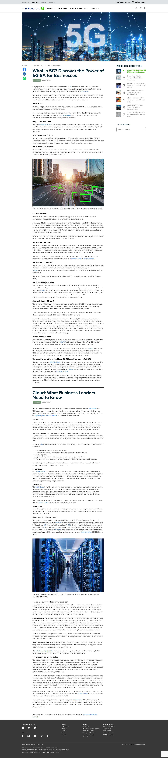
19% (45, 525)
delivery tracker (140, 2)
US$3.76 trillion (78, 700)
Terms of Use (107, 730)
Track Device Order (88, 730)
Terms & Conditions (108, 726)
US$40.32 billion (86, 532)
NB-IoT (91, 348)
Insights (64, 728)
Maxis (63, 733)
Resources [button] (95, 8)
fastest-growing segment (43, 651)
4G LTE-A (63, 342)
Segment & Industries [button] (78, 8)
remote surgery (76, 259)
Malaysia (58, 530)
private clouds (40, 471)
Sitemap (58, 752)
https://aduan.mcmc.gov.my (62, 749)
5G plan (71, 369)
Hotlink (64, 735)
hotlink (43, 2)
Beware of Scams (108, 733)
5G (71, 87)
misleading (84, 91)
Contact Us (86, 726)
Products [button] (51, 8)
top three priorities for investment (46, 416)
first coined (92, 409)
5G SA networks (65, 115)
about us (52, 2)
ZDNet (42, 290)
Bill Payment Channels (89, 733)
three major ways (45, 124)
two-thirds (58, 523)
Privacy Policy (107, 728)
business (35, 2)
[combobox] (131, 129)
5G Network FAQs (62, 371)
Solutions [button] (62, 8)
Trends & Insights (53, 66)
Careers (64, 730)
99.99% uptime (83, 694)
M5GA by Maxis (55, 362)
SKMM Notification (108, 735)
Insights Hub (37, 66)
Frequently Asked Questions (91, 728)
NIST (43, 444)
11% (69, 525)
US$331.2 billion (43, 503)
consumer (25, 2)
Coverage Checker (88, 735)
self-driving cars (89, 259)
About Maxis (65, 726)
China (43, 527)
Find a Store (86, 737)
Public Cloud (39, 487)
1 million (35, 270)
